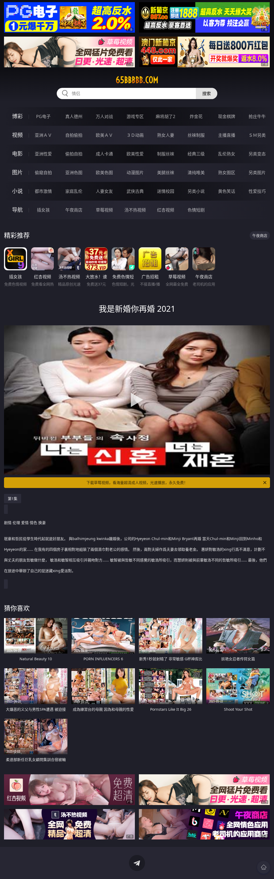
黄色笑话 (226, 191)
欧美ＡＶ (104, 135)
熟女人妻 (165, 135)
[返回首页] (263, 867)
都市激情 (43, 191)
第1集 (12, 498)
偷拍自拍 (73, 154)
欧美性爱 (135, 154)
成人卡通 (104, 154)
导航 (17, 209)
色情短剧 (196, 210)
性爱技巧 (257, 191)
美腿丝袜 (165, 172)
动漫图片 (135, 172)
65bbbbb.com (137, 80)
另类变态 (257, 154)
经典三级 (196, 154)
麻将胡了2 (165, 116)
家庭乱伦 (73, 191)
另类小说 (196, 191)
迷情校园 (165, 191)
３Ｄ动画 (135, 135)
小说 (17, 191)
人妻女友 (104, 191)
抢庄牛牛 (257, 116)
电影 (17, 153)
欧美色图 (104, 172)
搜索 (206, 93)
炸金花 (196, 116)
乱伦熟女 (226, 154)
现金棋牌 (226, 116)
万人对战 (104, 116)
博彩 (17, 116)
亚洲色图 (73, 172)
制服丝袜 (165, 154)
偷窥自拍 (43, 172)
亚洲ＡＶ (43, 135)
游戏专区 (135, 116)
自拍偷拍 (73, 135)
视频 (17, 135)
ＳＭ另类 (257, 135)
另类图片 (257, 172)
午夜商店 (73, 210)
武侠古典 (135, 191)
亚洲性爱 (43, 154)
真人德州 (73, 116)
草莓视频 (104, 210)
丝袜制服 (196, 135)
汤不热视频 (135, 210)
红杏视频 (165, 210)
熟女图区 (226, 172)
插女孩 (43, 210)
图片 (17, 172)
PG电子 (43, 116)
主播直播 (226, 135)
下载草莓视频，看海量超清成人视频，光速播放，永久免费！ (137, 482)
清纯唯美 (196, 172)
